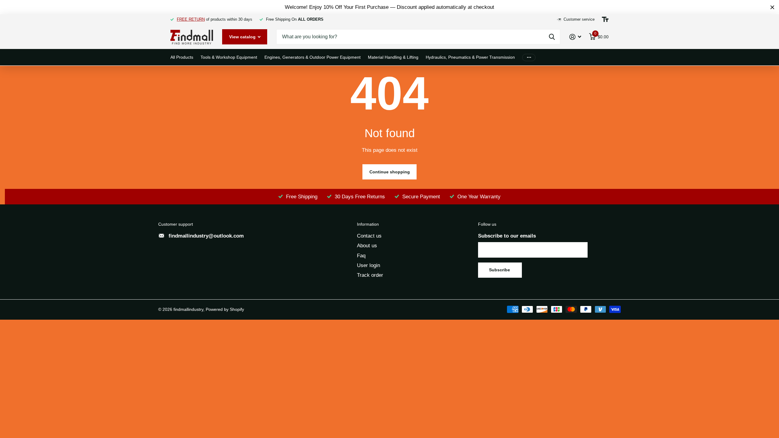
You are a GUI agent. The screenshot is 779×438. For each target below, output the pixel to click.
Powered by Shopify (225, 309)
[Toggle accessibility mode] (605, 19)
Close (772, 7)
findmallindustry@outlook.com (206, 236)
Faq (361, 256)
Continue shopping (389, 171)
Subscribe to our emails (507, 236)
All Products (181, 57)
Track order (370, 275)
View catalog (243, 36)
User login (368, 265)
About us (367, 246)
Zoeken (551, 36)
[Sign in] (575, 37)
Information (368, 224)
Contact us (369, 236)
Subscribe (500, 269)
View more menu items (529, 57)
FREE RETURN (191, 19)
